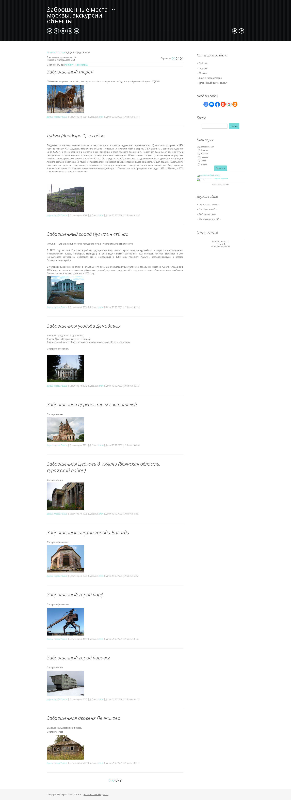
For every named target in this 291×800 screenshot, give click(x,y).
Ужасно (204, 164)
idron (101, 116)
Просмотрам (81, 65)
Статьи (61, 52)
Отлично (204, 150)
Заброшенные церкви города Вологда (88, 532)
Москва (203, 73)
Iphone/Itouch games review (213, 83)
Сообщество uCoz (208, 209)
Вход (241, 31)
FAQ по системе (207, 214)
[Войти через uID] (205, 104)
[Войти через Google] (229, 104)
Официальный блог (209, 204)
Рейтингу (68, 65)
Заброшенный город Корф (75, 594)
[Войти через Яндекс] (223, 104)
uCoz (105, 794)
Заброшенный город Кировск (78, 657)
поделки (203, 68)
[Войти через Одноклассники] (234, 104)
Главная (51, 52)
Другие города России (57, 116)
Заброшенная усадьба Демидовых (84, 326)
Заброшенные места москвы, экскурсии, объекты (77, 15)
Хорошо (204, 154)
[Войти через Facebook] (217, 104)
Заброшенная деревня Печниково (83, 718)
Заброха (203, 63)
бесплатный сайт (92, 794)
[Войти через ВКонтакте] (211, 104)
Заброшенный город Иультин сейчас (87, 234)
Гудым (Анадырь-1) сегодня (75, 135)
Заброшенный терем (70, 71)
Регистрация (234, 31)
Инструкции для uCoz (210, 219)
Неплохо (204, 157)
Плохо (203, 161)
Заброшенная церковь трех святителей (92, 404)
